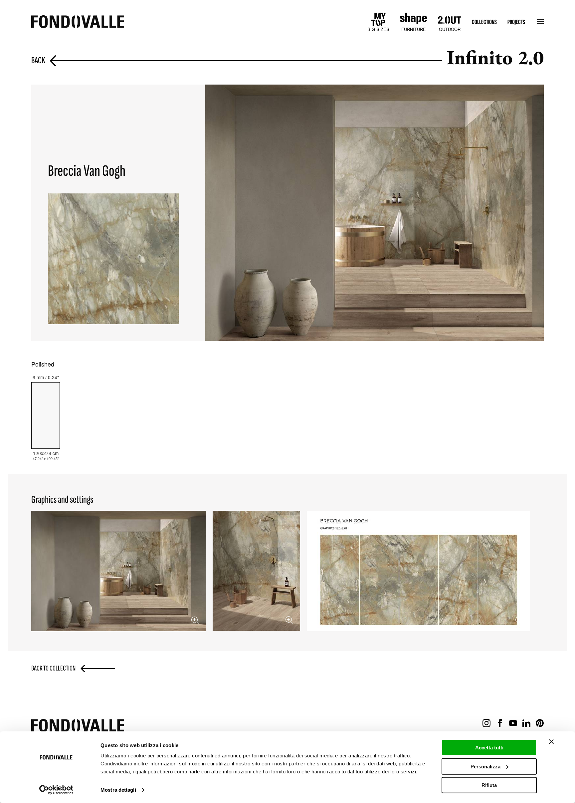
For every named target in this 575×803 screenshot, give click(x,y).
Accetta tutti (489, 747)
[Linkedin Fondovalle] (526, 723)
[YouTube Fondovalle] (513, 723)
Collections (484, 22)
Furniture (413, 29)
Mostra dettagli (118, 790)
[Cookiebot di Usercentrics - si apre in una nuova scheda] (56, 790)
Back (38, 61)
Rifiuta (489, 785)
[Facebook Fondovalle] (500, 723)
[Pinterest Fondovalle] (540, 723)
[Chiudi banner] (551, 741)
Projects (516, 22)
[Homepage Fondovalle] (77, 22)
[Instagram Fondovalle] (486, 723)
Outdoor (450, 29)
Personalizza (485, 766)
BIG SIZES (378, 29)
